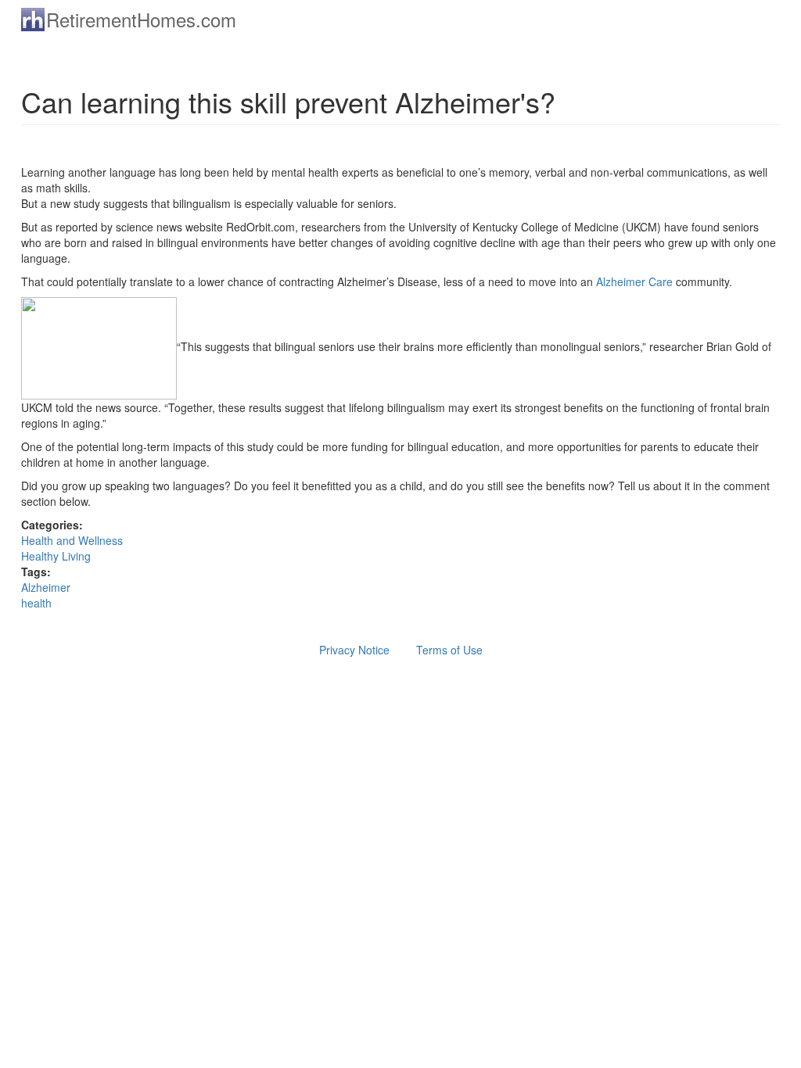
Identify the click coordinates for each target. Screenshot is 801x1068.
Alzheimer (45, 587)
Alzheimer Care (636, 281)
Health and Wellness (72, 540)
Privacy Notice (354, 650)
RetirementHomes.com (141, 19)
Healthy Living (56, 556)
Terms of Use (449, 650)
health (36, 603)
